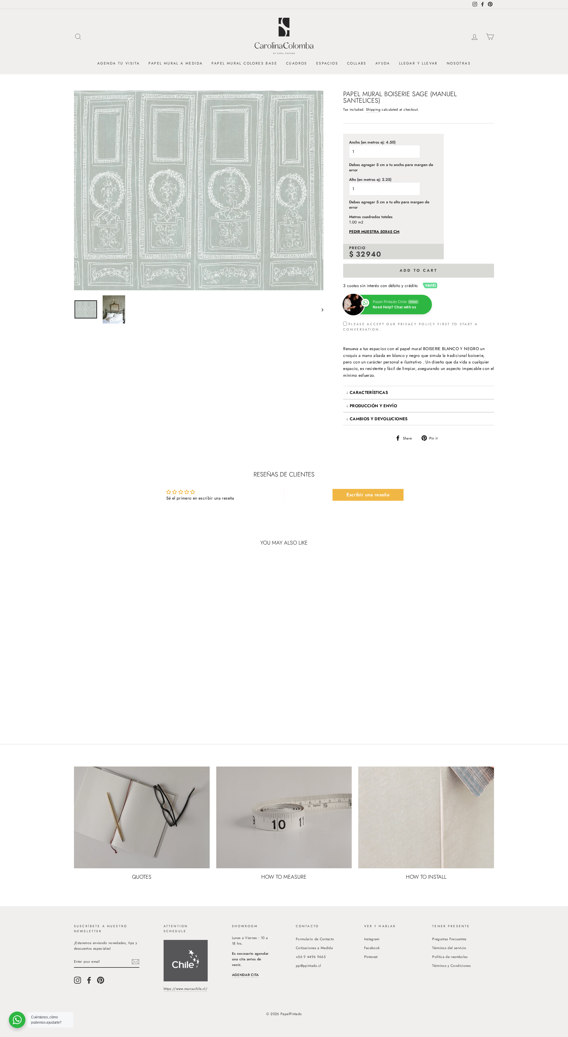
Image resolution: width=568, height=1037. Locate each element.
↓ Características (367, 392)
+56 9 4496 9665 (311, 956)
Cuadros (296, 63)
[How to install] (426, 817)
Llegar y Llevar (418, 63)
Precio (357, 248)
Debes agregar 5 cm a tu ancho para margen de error (391, 167)
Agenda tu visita (118, 63)
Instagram (372, 938)
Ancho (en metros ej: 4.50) (372, 142)
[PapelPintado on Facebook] (89, 980)
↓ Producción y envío (371, 406)
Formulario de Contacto (315, 938)
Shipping (373, 109)
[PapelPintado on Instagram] (77, 980)
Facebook (372, 947)
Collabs (357, 63)
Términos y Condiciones (451, 965)
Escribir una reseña (367, 494)
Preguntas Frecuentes (449, 938)
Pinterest (371, 956)
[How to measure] (284, 817)
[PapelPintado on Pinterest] (100, 980)
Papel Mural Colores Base (244, 63)
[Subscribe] (135, 961)
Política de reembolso (450, 956)
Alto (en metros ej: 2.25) (370, 179)
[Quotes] (142, 817)
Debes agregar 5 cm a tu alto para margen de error (389, 204)
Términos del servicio (449, 947)
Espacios (327, 63)
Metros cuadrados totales (371, 217)
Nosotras (459, 63)
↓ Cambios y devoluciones (376, 419)
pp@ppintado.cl (308, 965)
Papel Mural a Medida (176, 63)
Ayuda (382, 63)
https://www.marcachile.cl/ (185, 988)
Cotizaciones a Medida (314, 947)
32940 (369, 254)
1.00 (353, 222)
